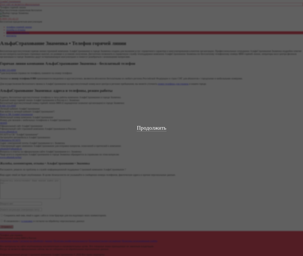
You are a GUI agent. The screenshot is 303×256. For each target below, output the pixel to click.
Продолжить (151, 128)
